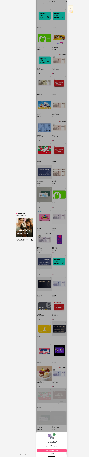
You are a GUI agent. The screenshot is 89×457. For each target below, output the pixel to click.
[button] (18, 454)
